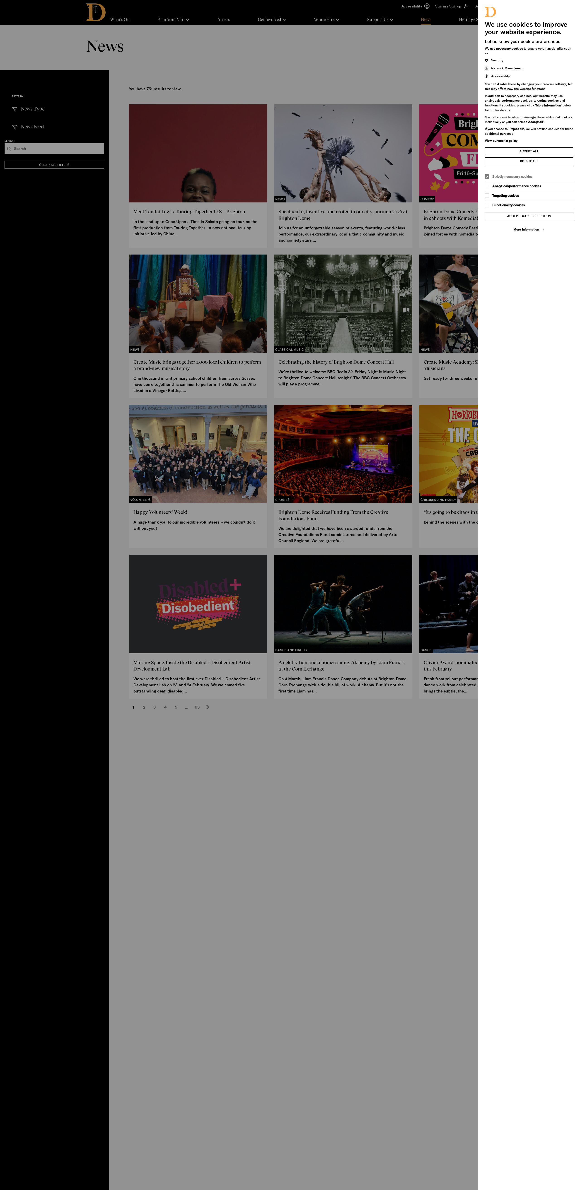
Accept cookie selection (529, 216)
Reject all (529, 161)
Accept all (529, 151)
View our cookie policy (501, 140)
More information (526, 229)
